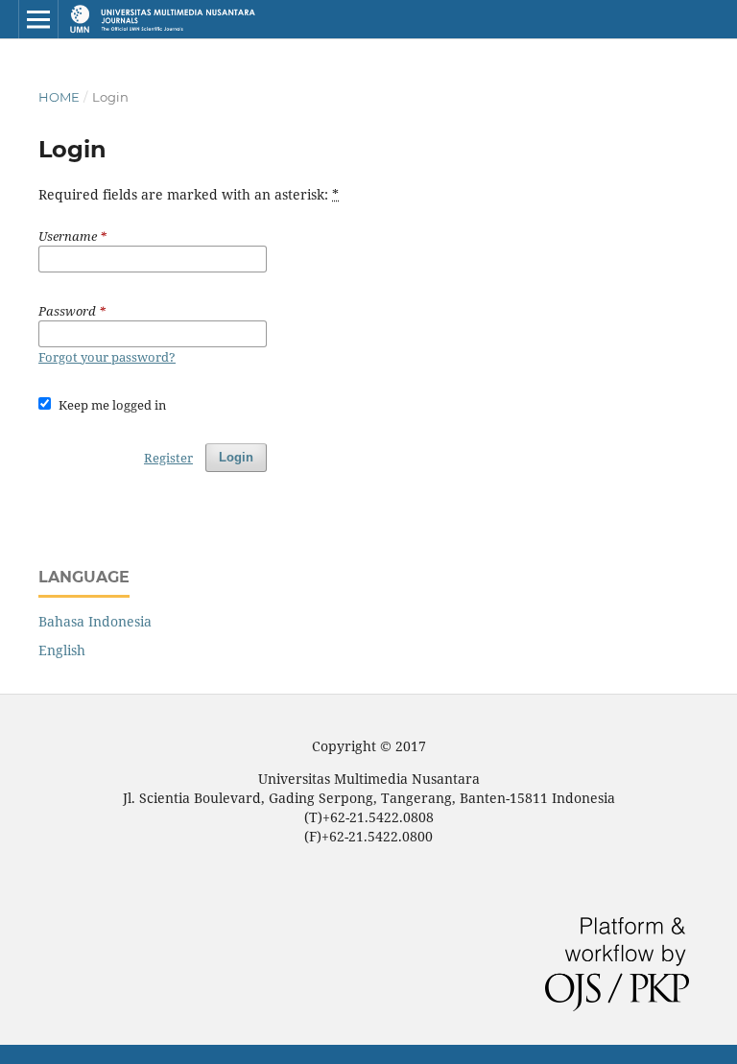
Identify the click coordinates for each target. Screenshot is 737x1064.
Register (168, 457)
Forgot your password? (107, 357)
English (61, 650)
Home (59, 97)
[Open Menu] (38, 19)
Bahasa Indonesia (95, 621)
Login (236, 457)
